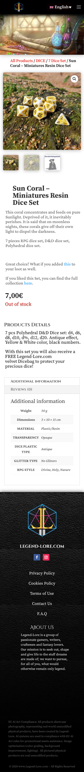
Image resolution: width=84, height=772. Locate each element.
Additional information (36, 381)
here (28, 283)
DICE (40, 60)
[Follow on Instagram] (46, 557)
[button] (74, 79)
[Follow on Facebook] (37, 557)
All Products (21, 60)
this (67, 263)
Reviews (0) (21, 389)
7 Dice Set (57, 60)
